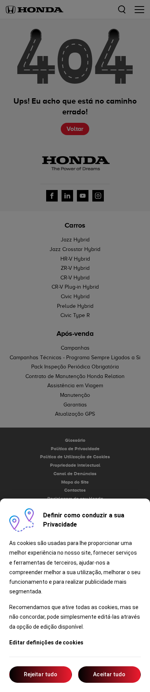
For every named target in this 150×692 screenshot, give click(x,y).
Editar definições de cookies (46, 642)
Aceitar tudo (109, 674)
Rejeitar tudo (40, 674)
